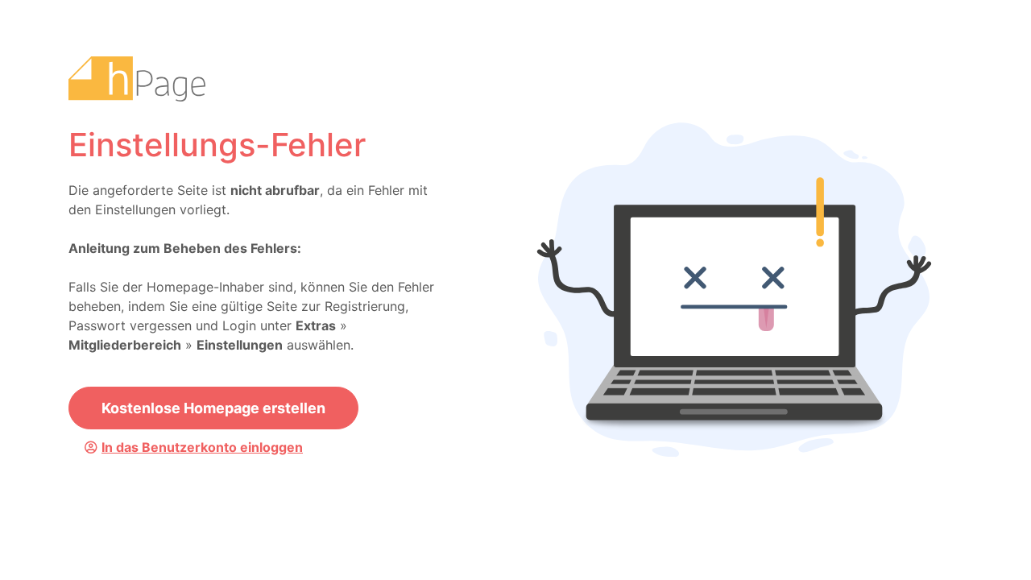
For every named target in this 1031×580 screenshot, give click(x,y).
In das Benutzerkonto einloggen (202, 447)
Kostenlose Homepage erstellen (213, 408)
